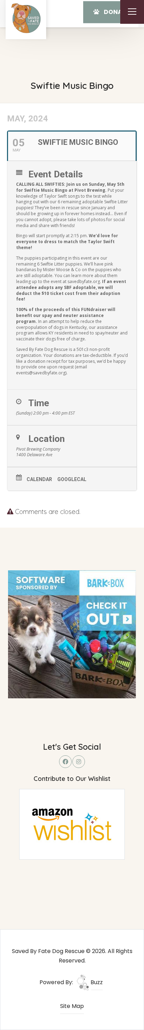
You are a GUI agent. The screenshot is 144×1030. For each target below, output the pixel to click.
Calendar (39, 479)
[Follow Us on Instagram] (78, 761)
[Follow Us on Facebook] (65, 761)
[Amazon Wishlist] (72, 824)
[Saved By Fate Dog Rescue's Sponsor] (72, 634)
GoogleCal (71, 479)
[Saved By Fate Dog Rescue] (26, 18)
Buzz (96, 982)
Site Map (72, 1006)
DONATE (115, 12)
